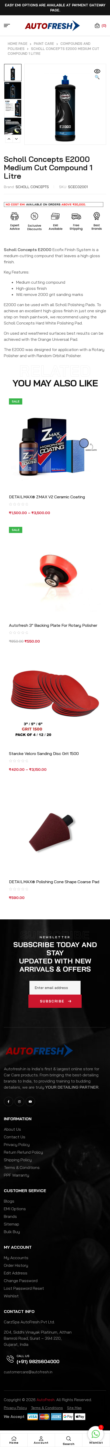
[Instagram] (19, 1101)
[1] (96, 1436)
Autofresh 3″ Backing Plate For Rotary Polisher (53, 625)
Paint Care (44, 44)
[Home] (13, 1438)
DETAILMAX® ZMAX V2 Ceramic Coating (47, 496)
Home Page (17, 44)
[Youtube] (30, 1101)
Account (41, 1442)
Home (14, 1442)
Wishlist (96, 1442)
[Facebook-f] (8, 1101)
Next (16, 139)
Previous (9, 139)
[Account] (41, 1438)
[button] (97, 74)
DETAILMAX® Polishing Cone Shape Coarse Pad (54, 881)
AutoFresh (45, 1399)
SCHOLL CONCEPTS (32, 187)
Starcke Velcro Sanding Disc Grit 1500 (44, 753)
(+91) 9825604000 (38, 1361)
